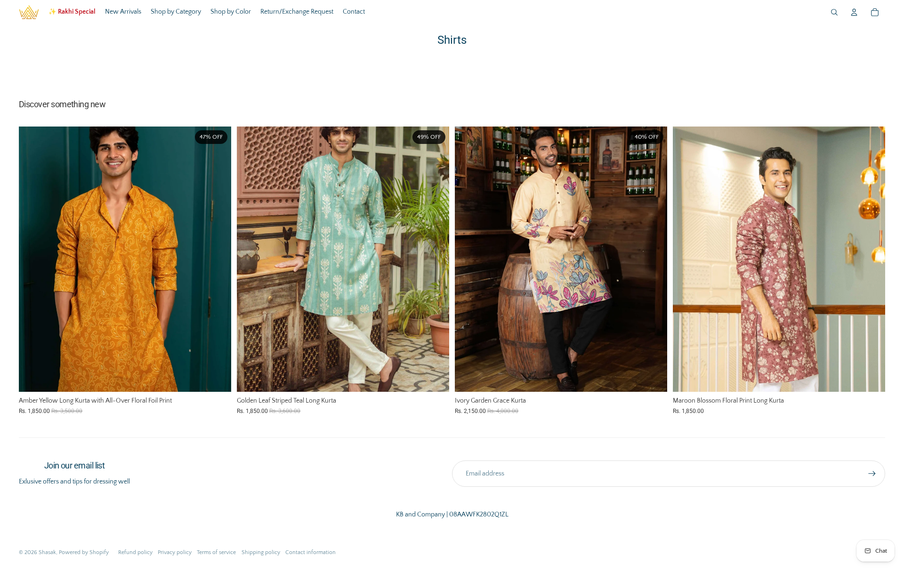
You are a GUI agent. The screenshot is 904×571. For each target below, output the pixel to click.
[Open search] (834, 12)
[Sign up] (872, 474)
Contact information (310, 552)
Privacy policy (175, 552)
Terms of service (216, 552)
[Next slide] (217, 259)
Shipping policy (261, 552)
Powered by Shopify (84, 552)
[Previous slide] (33, 259)
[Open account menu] (854, 12)
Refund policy (135, 552)
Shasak (47, 552)
